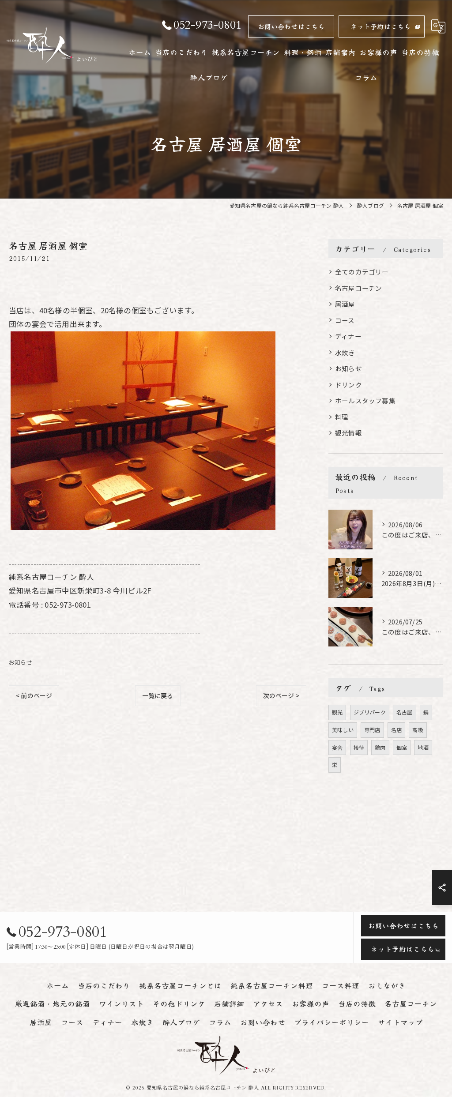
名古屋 (404, 712)
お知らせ (20, 662)
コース (345, 320)
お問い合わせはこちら (291, 26)
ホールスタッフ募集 (365, 400)
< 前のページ (34, 695)
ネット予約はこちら (380, 26)
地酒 (423, 747)
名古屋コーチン (358, 288)
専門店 (372, 729)
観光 (337, 712)
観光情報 (348, 432)
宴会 (337, 747)
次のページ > (281, 695)
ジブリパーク (370, 712)
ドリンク (348, 384)
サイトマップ (400, 1022)
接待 (359, 747)
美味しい (343, 729)
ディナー (348, 336)
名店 (396, 729)
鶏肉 (380, 747)
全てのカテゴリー (362, 271)
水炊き (345, 352)
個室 (401, 747)
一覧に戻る (157, 695)
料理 (341, 416)
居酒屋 (345, 303)
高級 (417, 729)
